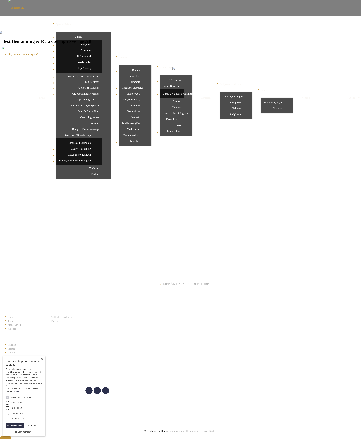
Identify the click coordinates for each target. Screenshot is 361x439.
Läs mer (16, 391)
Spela (10, 317)
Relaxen (12, 344)
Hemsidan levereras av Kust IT (201, 431)
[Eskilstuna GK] (180, 7)
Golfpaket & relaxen (61, 317)
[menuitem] (79, 53)
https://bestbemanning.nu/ (23, 54)
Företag (55, 321)
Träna (10, 321)
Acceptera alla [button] (15, 425)
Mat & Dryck (14, 324)
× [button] (42, 359)
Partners (12, 352)
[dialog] (24, 396)
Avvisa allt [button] (33, 425)
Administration (176, 431)
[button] (24, 431)
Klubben (12, 328)
